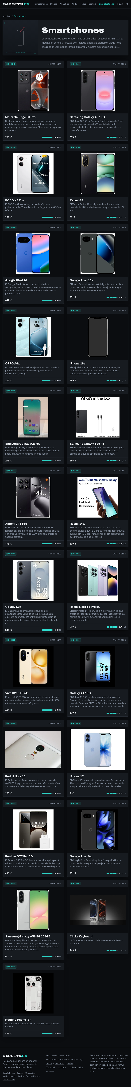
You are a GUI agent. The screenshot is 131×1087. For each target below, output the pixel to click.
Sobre (49, 1063)
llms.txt (50, 1067)
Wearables (64, 4)
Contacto (59, 1063)
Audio (74, 4)
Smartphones (41, 4)
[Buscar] (127, 4)
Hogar (83, 4)
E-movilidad (9, 1079)
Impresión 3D (33, 1076)
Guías (120, 4)
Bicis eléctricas (106, 4)
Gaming (92, 4)
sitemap (62, 1067)
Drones (53, 4)
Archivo (6, 16)
